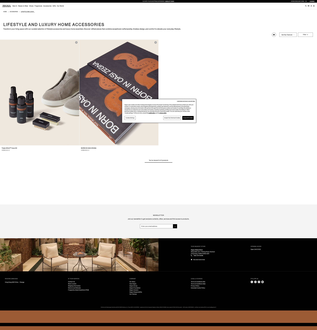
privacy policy (162, 113)
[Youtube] (262, 282)
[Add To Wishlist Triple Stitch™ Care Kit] (76, 42)
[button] (306, 6)
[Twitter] (252, 282)
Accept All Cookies (188, 118)
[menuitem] (14, 6)
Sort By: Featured (287, 35)
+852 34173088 (198, 255)
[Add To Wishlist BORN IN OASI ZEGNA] (155, 42)
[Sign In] (311, 6)
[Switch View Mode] (274, 35)
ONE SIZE (39, 142)
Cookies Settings (130, 118)
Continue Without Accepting (186, 101)
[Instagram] (255, 282)
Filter (305, 34)
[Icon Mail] (308, 6)
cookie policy (151, 113)
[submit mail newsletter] (175, 226)
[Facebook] (259, 282)
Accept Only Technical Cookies (172, 118)
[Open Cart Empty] (314, 6)
